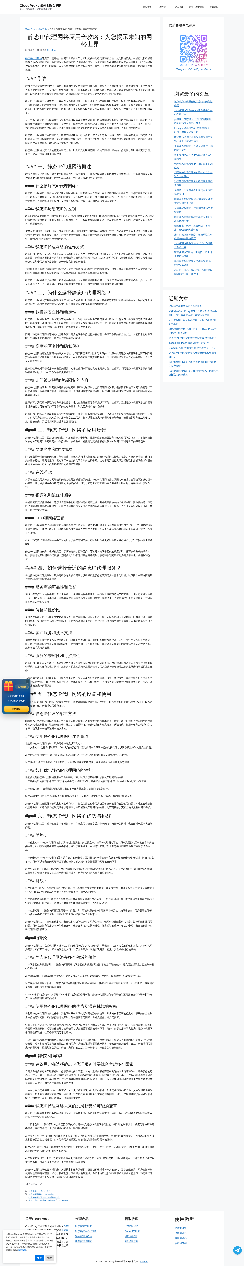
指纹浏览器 (181, 1233)
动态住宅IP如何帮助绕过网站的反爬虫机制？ (192, 338)
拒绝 (49, 1258)
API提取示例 (131, 1241)
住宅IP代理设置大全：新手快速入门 (44, 1197)
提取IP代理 (131, 1236)
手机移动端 (181, 1243)
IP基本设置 (181, 1228)
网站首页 (147, 7)
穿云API (144, 1261)
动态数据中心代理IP (86, 1231)
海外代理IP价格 (83, 1236)
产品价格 (179, 7)
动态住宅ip (42, 29)
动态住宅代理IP (83, 1226)
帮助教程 (214, 7)
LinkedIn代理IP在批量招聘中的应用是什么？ (192, 348)
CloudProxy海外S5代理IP (40, 5)
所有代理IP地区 (196, 7)
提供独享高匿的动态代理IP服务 (185, 306)
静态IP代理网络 (33, 58)
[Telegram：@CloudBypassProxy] (237, 1250)
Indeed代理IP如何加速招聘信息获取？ (189, 343)
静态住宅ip (49, 1194)
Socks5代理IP (132, 1231)
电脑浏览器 (181, 1238)
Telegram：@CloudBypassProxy (193, 69)
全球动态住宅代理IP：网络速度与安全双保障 (48, 1200)
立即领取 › (16, 709)
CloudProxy (30, 29)
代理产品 (161, 7)
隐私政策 (22, 1250)
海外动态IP (45, 1191)
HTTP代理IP (131, 1226)
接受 (39, 1258)
